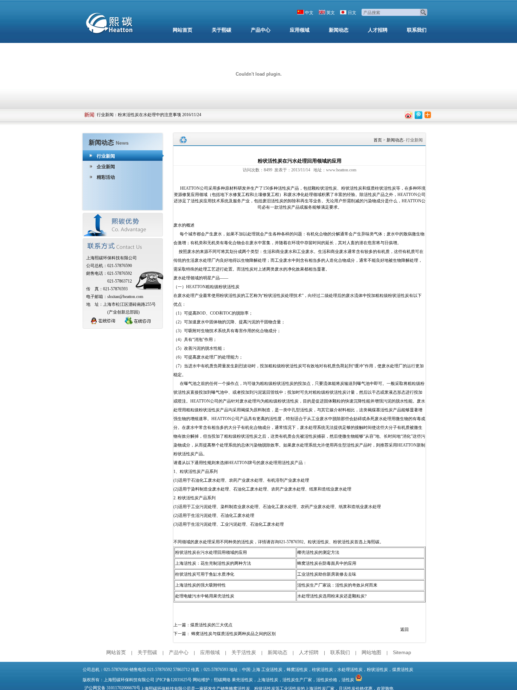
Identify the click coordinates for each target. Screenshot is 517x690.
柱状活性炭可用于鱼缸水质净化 (204, 574)
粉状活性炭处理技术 (283, 295)
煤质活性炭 (402, 669)
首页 (378, 140)
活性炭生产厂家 (297, 679)
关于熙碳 (221, 30)
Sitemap (402, 652)
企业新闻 (106, 166)
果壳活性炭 (242, 679)
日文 (352, 12)
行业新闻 (105, 114)
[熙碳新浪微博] (409, 115)
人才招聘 (378, 30)
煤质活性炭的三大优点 (211, 624)
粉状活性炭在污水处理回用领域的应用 (211, 552)
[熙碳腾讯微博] (418, 115)
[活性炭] (111, 25)
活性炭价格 (326, 679)
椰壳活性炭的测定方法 (318, 552)
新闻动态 (339, 30)
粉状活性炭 (351, 188)
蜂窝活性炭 (297, 669)
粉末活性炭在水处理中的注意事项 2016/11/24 (159, 114)
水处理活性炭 (350, 669)
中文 (309, 12)
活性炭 (348, 679)
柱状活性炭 (322, 669)
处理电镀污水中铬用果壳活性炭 (204, 596)
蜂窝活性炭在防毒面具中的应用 (326, 563)
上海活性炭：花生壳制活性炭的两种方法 (213, 563)
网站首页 (182, 30)
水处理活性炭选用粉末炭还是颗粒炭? (331, 596)
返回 (404, 629)
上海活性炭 (267, 679)
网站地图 (371, 652)
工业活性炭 (271, 669)
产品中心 (260, 30)
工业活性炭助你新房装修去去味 (326, 574)
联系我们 (417, 30)
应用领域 (299, 30)
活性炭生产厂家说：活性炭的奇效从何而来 (337, 585)
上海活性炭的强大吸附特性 (200, 585)
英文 (330, 12)
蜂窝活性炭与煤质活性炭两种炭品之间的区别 (233, 633)
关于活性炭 (243, 652)
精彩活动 (106, 177)
